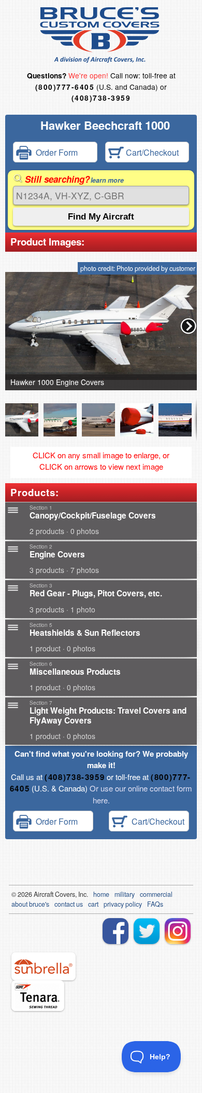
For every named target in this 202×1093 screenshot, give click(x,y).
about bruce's (30, 904)
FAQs (155, 904)
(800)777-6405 (64, 87)
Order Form (55, 152)
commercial (156, 894)
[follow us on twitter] (147, 931)
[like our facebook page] (115, 931)
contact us (68, 904)
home (101, 894)
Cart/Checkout (151, 152)
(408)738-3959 (101, 98)
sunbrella (43, 966)
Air (37, 894)
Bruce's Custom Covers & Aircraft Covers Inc (101, 35)
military (124, 894)
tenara (37, 995)
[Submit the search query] (101, 217)
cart (93, 904)
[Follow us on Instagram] (178, 931)
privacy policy (123, 904)
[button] (188, 326)
